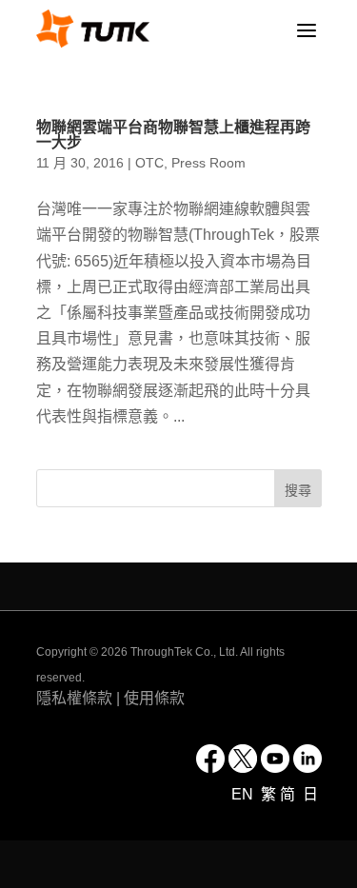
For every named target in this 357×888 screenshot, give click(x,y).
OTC (149, 162)
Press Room (208, 162)
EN (244, 794)
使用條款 (154, 698)
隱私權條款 (74, 698)
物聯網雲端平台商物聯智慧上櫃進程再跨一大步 (173, 134)
